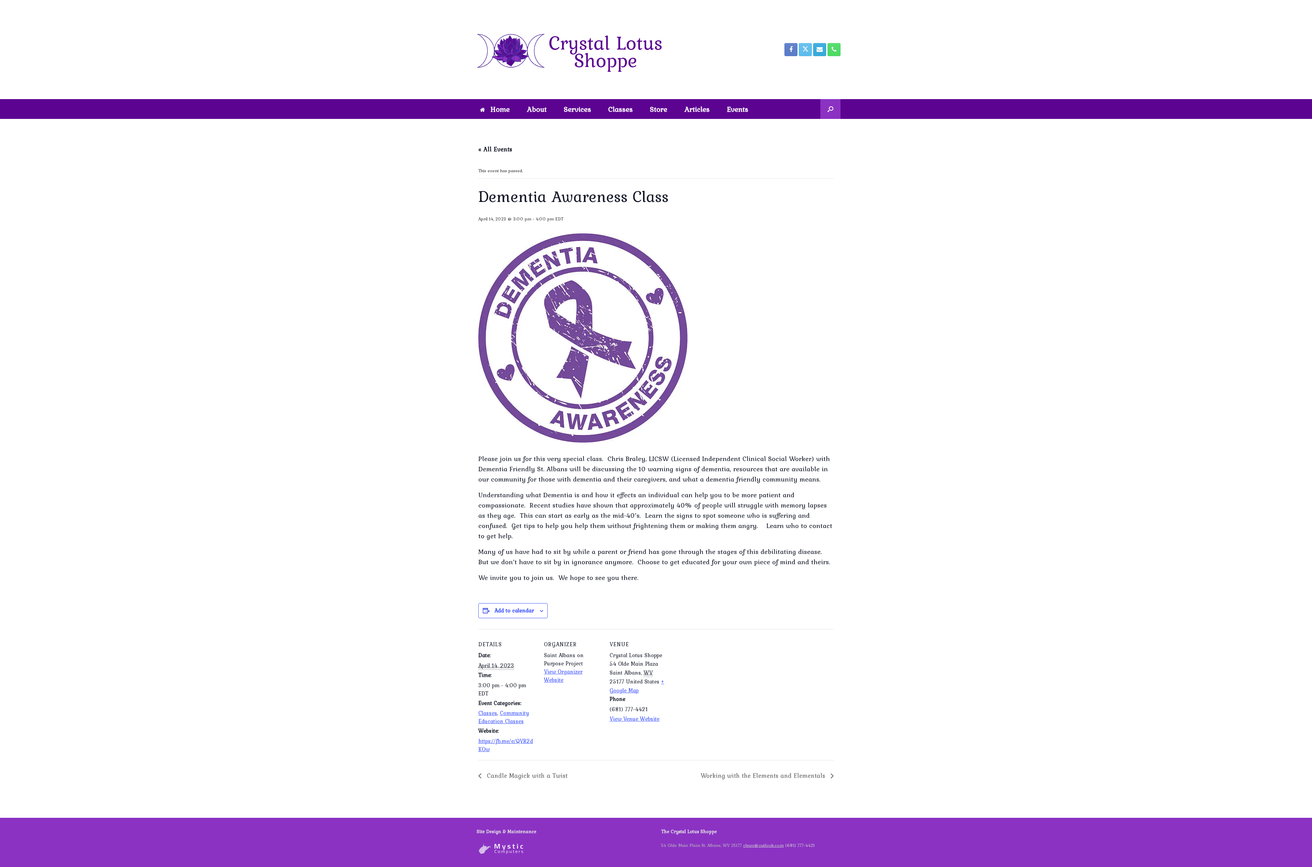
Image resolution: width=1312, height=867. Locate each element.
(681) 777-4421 (800, 845)
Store (658, 109)
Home (500, 109)
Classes (620, 109)
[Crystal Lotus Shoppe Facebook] (790, 49)
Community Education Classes (503, 717)
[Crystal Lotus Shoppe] (574, 49)
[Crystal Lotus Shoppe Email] (819, 49)
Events (737, 109)
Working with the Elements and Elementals (764, 775)
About (537, 109)
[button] (830, 109)
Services (577, 109)
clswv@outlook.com (763, 845)
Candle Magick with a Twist (526, 775)
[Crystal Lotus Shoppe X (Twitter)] (805, 49)
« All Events (495, 149)
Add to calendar (514, 610)
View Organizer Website (563, 675)
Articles (697, 109)
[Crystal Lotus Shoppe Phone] (834, 49)
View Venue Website (634, 719)
